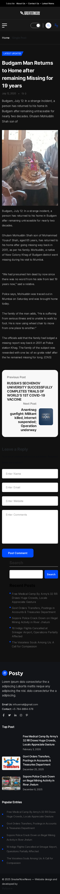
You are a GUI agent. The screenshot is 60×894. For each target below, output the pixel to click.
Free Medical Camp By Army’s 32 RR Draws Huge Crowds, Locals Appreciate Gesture (34, 598)
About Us (20, 3)
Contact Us (33, 3)
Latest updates (12, 53)
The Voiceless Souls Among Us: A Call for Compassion (33, 644)
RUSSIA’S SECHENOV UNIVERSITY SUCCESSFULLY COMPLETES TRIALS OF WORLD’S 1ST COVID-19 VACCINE (29, 391)
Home (6, 37)
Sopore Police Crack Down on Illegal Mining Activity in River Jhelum (35, 620)
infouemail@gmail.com (25, 704)
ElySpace (7, 888)
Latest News (48, 3)
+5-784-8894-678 (22, 709)
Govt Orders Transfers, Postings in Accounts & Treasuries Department (34, 610)
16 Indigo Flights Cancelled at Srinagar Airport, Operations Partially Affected (35, 632)
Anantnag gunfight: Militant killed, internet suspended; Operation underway (23, 420)
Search (16, 563)
